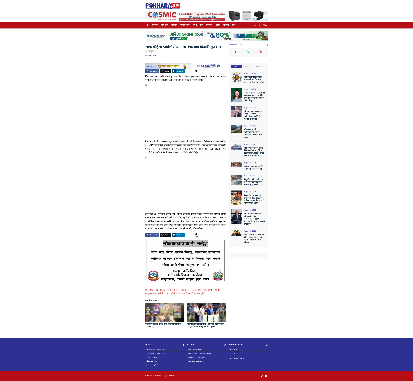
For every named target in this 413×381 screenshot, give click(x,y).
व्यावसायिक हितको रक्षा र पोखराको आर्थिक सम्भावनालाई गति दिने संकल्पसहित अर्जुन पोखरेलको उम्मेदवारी (254, 219)
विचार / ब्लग (185, 25)
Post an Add (234, 349)
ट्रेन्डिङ (247, 66)
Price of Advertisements (237, 358)
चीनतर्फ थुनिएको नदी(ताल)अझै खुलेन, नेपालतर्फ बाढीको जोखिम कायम (253, 133)
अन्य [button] (233, 25)
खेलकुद (226, 25)
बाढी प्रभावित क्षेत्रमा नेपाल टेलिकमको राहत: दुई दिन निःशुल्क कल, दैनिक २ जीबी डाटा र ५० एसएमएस (254, 151)
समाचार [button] (174, 25)
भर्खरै (236, 66)
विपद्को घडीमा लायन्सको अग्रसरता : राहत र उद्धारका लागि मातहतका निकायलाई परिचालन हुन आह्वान (254, 199)
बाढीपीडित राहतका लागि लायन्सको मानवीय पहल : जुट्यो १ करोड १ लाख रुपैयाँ (254, 80)
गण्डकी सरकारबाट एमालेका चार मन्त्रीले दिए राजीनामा (254, 168)
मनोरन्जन (209, 25)
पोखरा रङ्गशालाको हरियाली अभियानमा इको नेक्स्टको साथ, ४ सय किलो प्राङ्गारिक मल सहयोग (205, 325)
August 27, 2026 (250, 73)
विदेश (195, 25)
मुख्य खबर (164, 25)
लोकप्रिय (259, 66)
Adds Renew (234, 354)
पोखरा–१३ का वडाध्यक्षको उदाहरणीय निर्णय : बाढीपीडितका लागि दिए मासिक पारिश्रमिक (253, 115)
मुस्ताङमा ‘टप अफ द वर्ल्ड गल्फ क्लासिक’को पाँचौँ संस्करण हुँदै (163, 325)
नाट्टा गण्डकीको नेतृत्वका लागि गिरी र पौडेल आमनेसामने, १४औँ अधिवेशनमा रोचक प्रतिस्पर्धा (254, 238)
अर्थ (201, 25)
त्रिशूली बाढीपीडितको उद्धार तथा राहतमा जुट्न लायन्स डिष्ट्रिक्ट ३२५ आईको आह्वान (254, 182)
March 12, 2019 (150, 55)
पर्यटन (218, 25)
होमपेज (155, 25)
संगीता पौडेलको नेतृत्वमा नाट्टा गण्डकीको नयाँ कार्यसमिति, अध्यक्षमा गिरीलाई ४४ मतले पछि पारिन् (254, 96)
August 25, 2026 (250, 231)
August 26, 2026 (250, 107)
